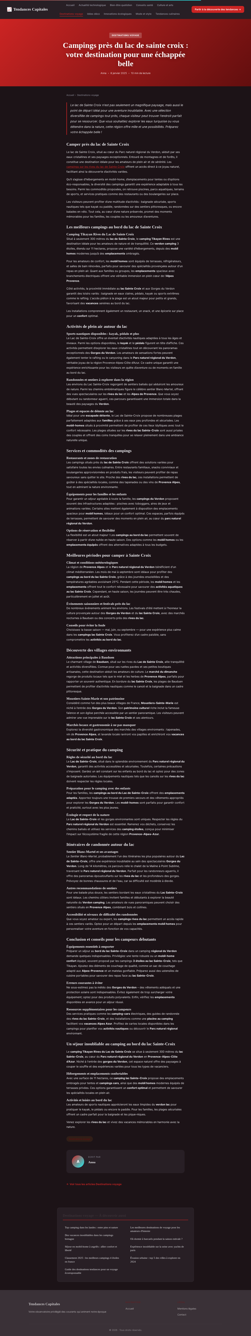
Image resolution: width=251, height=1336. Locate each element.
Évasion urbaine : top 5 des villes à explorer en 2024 (155, 1259)
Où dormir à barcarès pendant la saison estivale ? (156, 1238)
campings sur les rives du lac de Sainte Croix (95, 166)
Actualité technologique (92, 5)
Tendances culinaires (168, 13)
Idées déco (93, 13)
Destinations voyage (71, 13)
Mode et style (143, 13)
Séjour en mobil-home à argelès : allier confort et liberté (91, 1248)
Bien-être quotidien (121, 5)
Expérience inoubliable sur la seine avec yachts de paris (157, 1248)
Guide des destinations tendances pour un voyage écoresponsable (91, 1271)
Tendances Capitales (27, 9)
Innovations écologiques (118, 13)
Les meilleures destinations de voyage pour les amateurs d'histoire (155, 1229)
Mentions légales (186, 1308)
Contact (181, 1314)
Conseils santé (144, 5)
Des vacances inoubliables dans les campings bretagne (89, 1237)
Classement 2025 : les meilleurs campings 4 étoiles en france (92, 1259)
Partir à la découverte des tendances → (218, 9)
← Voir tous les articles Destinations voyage (94, 1184)
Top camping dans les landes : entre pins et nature (91, 1227)
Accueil (70, 5)
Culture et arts (165, 5)
